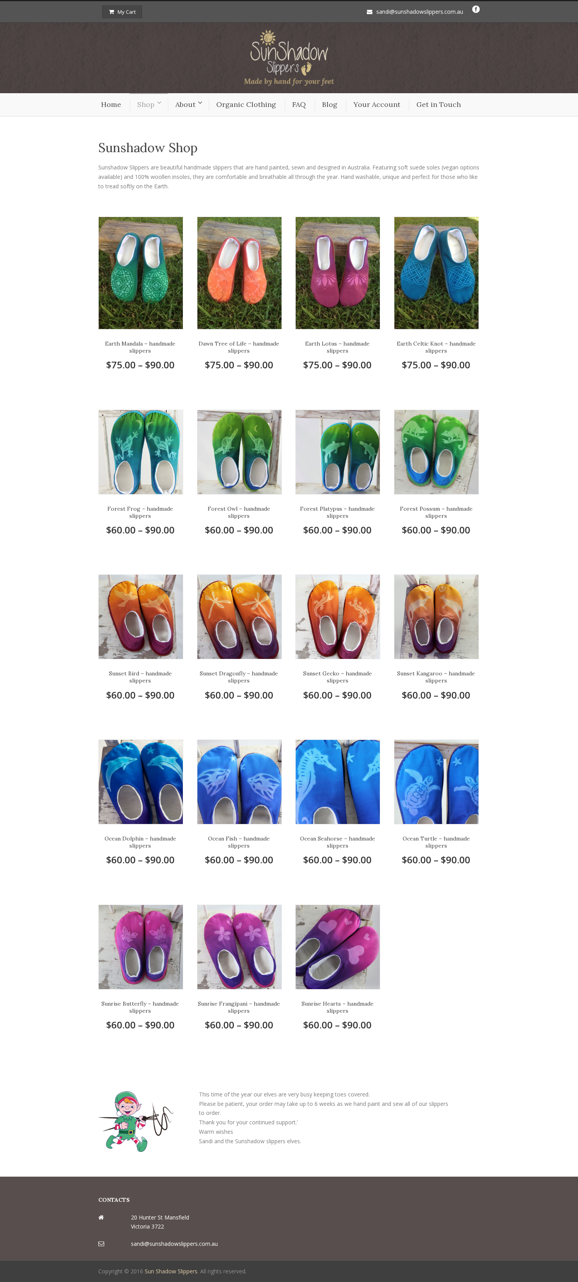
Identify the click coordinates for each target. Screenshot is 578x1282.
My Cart (127, 11)
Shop (146, 104)
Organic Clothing (246, 104)
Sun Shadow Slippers (171, 1271)
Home (111, 104)
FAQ (299, 104)
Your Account (376, 104)
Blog (329, 104)
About (185, 104)
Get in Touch (438, 104)
